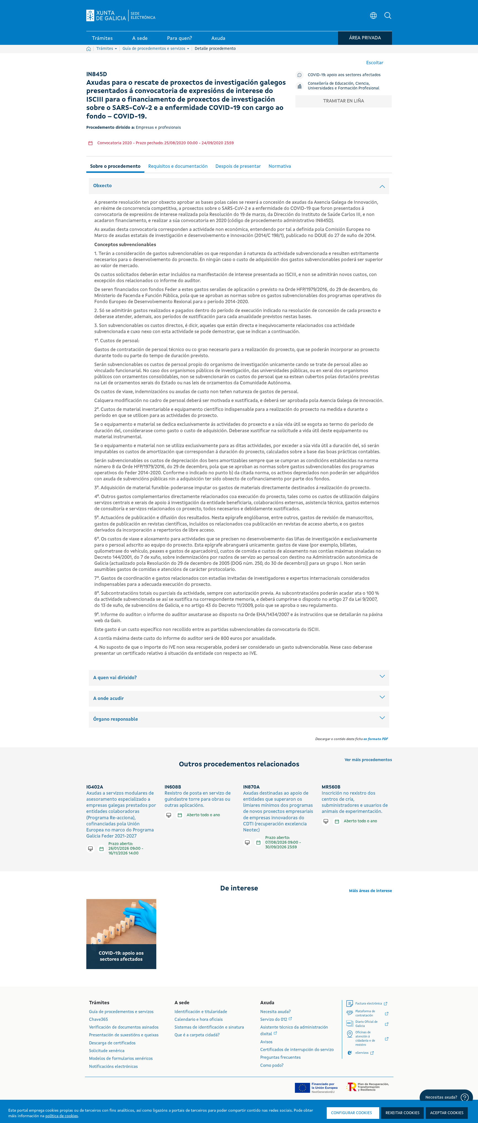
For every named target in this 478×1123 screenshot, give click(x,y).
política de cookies (61, 1116)
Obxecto (102, 186)
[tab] (115, 166)
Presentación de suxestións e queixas (124, 1035)
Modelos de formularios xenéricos (121, 1059)
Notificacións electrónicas (113, 1067)
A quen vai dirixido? (115, 678)
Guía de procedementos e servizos (154, 49)
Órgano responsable (115, 719)
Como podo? (272, 1066)
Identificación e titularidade (201, 1012)
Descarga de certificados (112, 1043)
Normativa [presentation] (280, 166)
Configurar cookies (351, 1113)
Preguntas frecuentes (280, 1058)
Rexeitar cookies (402, 1113)
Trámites (105, 49)
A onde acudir (108, 698)
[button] (388, 15)
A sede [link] (140, 38)
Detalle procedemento (215, 49)
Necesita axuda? (275, 1012)
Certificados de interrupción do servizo (297, 1050)
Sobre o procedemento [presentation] (115, 166)
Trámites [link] (102, 38)
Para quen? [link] (179, 38)
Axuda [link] (218, 38)
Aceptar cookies (446, 1113)
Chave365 (98, 1020)
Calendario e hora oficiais (199, 1020)
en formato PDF (375, 739)
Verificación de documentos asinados (124, 1028)
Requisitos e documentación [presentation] (178, 166)
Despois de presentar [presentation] (238, 166)
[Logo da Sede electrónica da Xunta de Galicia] (120, 15)
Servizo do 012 (274, 1020)
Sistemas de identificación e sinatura (209, 1028)
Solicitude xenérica (106, 1051)
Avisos (266, 1042)
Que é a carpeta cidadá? (197, 1035)
